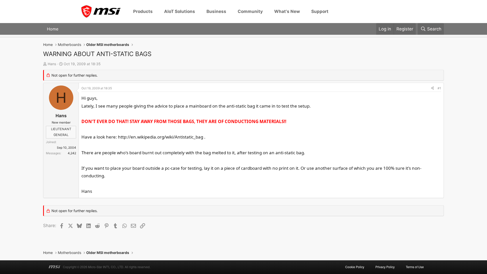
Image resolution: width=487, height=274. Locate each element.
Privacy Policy (385, 267)
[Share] (432, 88)
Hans (52, 64)
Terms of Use (415, 267)
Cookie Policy (354, 267)
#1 (439, 88)
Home (52, 28)
